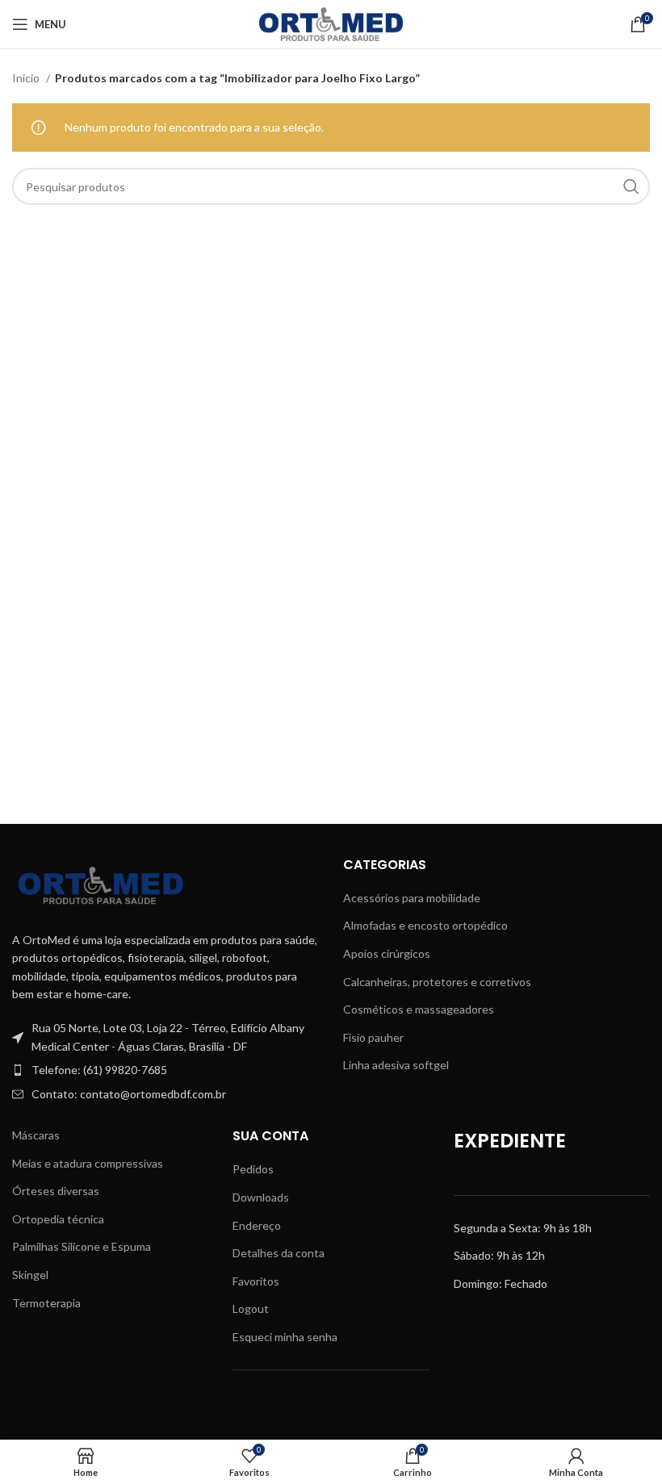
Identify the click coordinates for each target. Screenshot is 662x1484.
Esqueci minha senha (285, 1337)
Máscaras (36, 1135)
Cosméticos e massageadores (418, 1009)
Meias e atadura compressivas (87, 1163)
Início (27, 78)
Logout (251, 1308)
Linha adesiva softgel (396, 1065)
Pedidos (253, 1169)
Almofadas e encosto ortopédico (425, 925)
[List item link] (165, 1070)
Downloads (261, 1197)
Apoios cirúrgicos (386, 953)
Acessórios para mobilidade (411, 898)
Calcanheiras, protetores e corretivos (437, 982)
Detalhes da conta (279, 1253)
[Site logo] (331, 23)
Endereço (257, 1225)
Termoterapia (46, 1303)
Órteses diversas (55, 1191)
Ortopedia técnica (58, 1219)
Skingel (30, 1274)
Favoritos (256, 1281)
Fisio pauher (373, 1037)
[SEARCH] (631, 186)
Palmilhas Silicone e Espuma (81, 1246)
